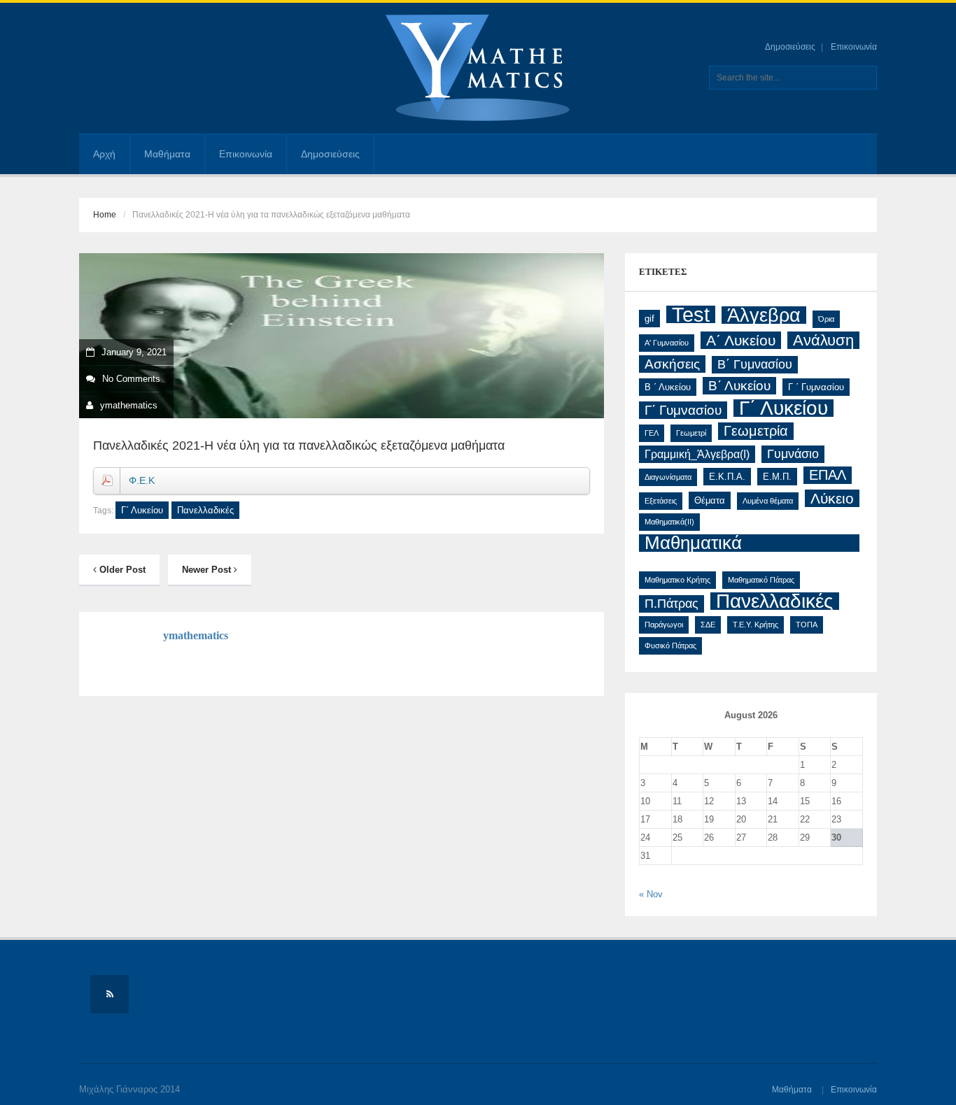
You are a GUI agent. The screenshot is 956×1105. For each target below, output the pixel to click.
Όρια (826, 319)
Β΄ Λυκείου (739, 385)
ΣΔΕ (708, 624)
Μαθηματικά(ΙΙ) (669, 522)
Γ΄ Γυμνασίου (683, 410)
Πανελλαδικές (205, 510)
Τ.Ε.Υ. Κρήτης (755, 624)
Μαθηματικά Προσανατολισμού (718, 543)
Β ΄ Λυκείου (668, 387)
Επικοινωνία (854, 47)
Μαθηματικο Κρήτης (677, 580)
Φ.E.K (142, 480)
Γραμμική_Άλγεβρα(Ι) (697, 454)
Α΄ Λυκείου (740, 340)
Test (691, 314)
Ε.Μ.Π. (777, 476)
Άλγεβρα (764, 315)
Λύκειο (832, 498)
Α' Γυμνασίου (667, 342)
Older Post (121, 569)
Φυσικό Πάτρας (670, 645)
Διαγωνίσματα (668, 477)
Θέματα (709, 500)
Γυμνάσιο (793, 454)
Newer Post (208, 569)
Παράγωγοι (664, 624)
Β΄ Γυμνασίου (754, 364)
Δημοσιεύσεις (790, 47)
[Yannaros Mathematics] (478, 68)
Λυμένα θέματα (768, 501)
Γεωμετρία (756, 431)
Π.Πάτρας (671, 604)
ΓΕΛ (652, 433)
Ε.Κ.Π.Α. (727, 476)
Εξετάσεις (661, 501)
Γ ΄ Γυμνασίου (816, 387)
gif (649, 318)
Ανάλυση (823, 340)
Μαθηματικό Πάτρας (761, 580)
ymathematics (128, 405)
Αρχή (104, 153)
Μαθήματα (167, 153)
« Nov (651, 894)
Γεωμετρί (691, 433)
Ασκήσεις (672, 364)
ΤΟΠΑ (806, 624)
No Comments (131, 378)
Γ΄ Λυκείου (142, 510)
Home (104, 215)
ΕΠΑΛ (827, 475)
